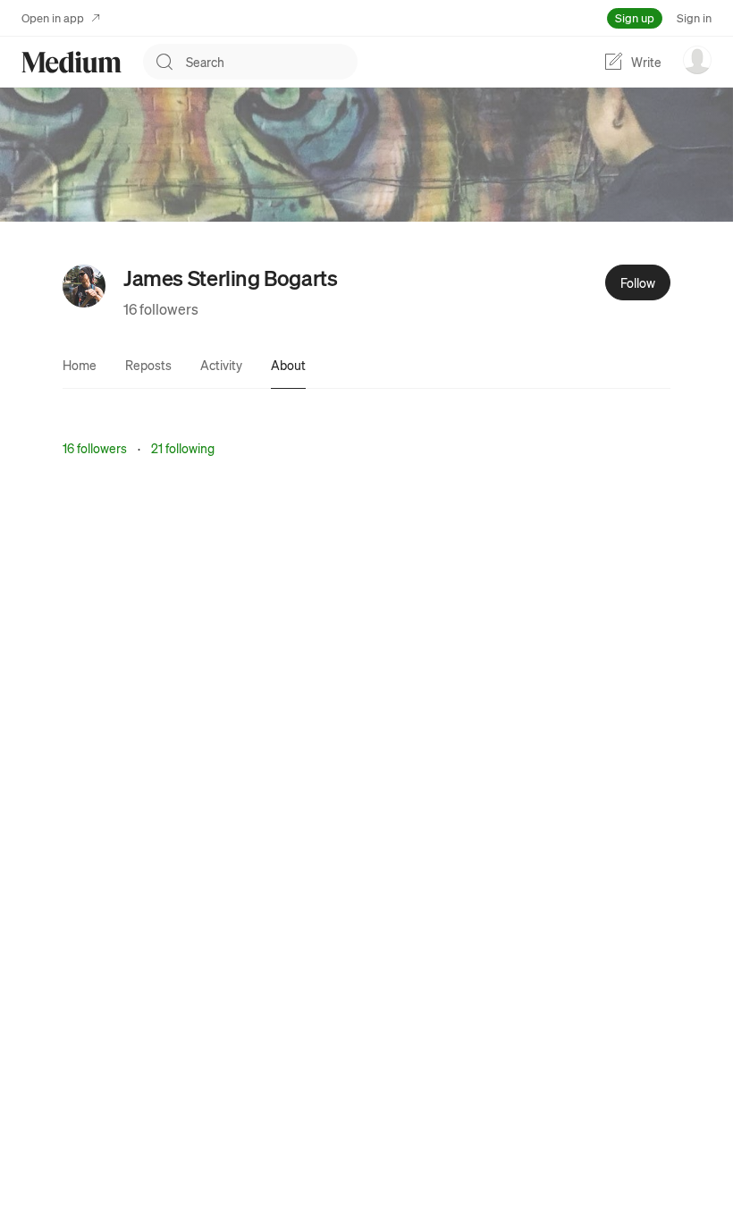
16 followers (160, 308)
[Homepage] (71, 62)
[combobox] (272, 62)
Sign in (694, 17)
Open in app (52, 17)
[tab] (80, 365)
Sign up (634, 17)
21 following (183, 448)
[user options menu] (697, 60)
